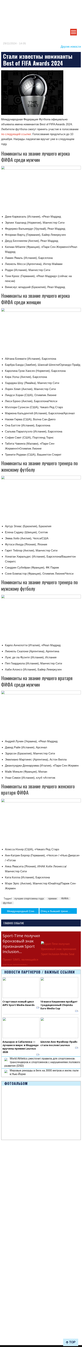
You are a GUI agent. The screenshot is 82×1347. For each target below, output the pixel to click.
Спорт (5, 1250)
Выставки (7, 1166)
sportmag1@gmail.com (20, 1331)
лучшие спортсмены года (29, 898)
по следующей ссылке (16, 134)
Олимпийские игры (13, 1303)
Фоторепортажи (11, 1272)
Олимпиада (8, 1157)
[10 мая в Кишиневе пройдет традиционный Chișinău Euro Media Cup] (59, 987)
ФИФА (64, 898)
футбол (7, 902)
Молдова (6, 1192)
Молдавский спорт (12, 1228)
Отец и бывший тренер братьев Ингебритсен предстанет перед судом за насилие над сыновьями (59, 911)
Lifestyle (6, 1201)
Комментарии (9, 1210)
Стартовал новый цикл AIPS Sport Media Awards (18, 1003)
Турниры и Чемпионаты (16, 1161)
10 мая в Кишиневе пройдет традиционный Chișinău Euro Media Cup (59, 1005)
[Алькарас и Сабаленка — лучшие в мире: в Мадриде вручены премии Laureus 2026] (20, 1027)
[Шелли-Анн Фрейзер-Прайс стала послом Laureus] (59, 1027)
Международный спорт (15, 1197)
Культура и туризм (12, 1174)
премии (52, 898)
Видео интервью (11, 1277)
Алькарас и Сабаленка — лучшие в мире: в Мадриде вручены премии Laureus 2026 (20, 1047)
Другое (5, 1205)
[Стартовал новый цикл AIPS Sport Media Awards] (20, 987)
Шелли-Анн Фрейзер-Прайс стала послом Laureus (58, 1043)
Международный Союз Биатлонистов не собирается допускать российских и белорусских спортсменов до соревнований (23, 911)
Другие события (11, 1170)
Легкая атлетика (11, 1299)
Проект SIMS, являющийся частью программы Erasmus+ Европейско (20, 964)
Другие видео (9, 1281)
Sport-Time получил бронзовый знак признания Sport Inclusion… (21, 943)
